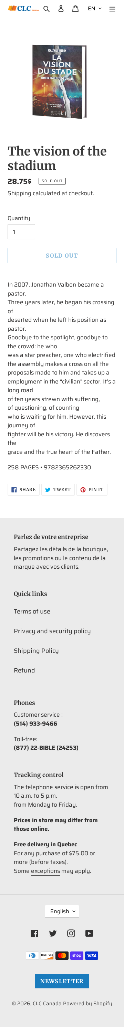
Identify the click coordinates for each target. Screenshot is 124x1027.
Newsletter (62, 981)
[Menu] (112, 8)
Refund (24, 670)
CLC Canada (47, 1003)
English (59, 911)
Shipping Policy (36, 651)
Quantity (19, 218)
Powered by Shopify (87, 1003)
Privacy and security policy (52, 631)
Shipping (19, 193)
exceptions (45, 870)
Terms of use (32, 611)
